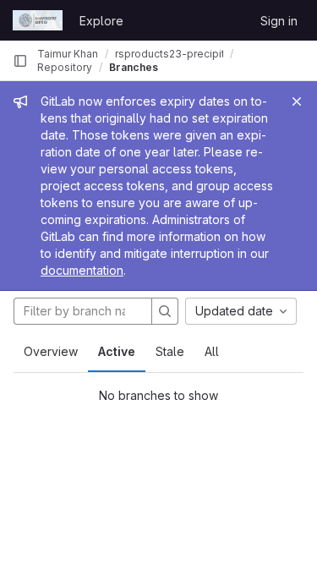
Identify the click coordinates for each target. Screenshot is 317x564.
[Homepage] (37, 20)
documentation (82, 270)
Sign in (279, 21)
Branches (133, 67)
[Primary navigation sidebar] (20, 60)
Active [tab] (116, 351)
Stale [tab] (170, 351)
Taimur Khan (67, 53)
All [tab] (212, 351)
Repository (64, 67)
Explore (101, 21)
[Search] (164, 311)
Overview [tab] (51, 351)
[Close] (297, 101)
